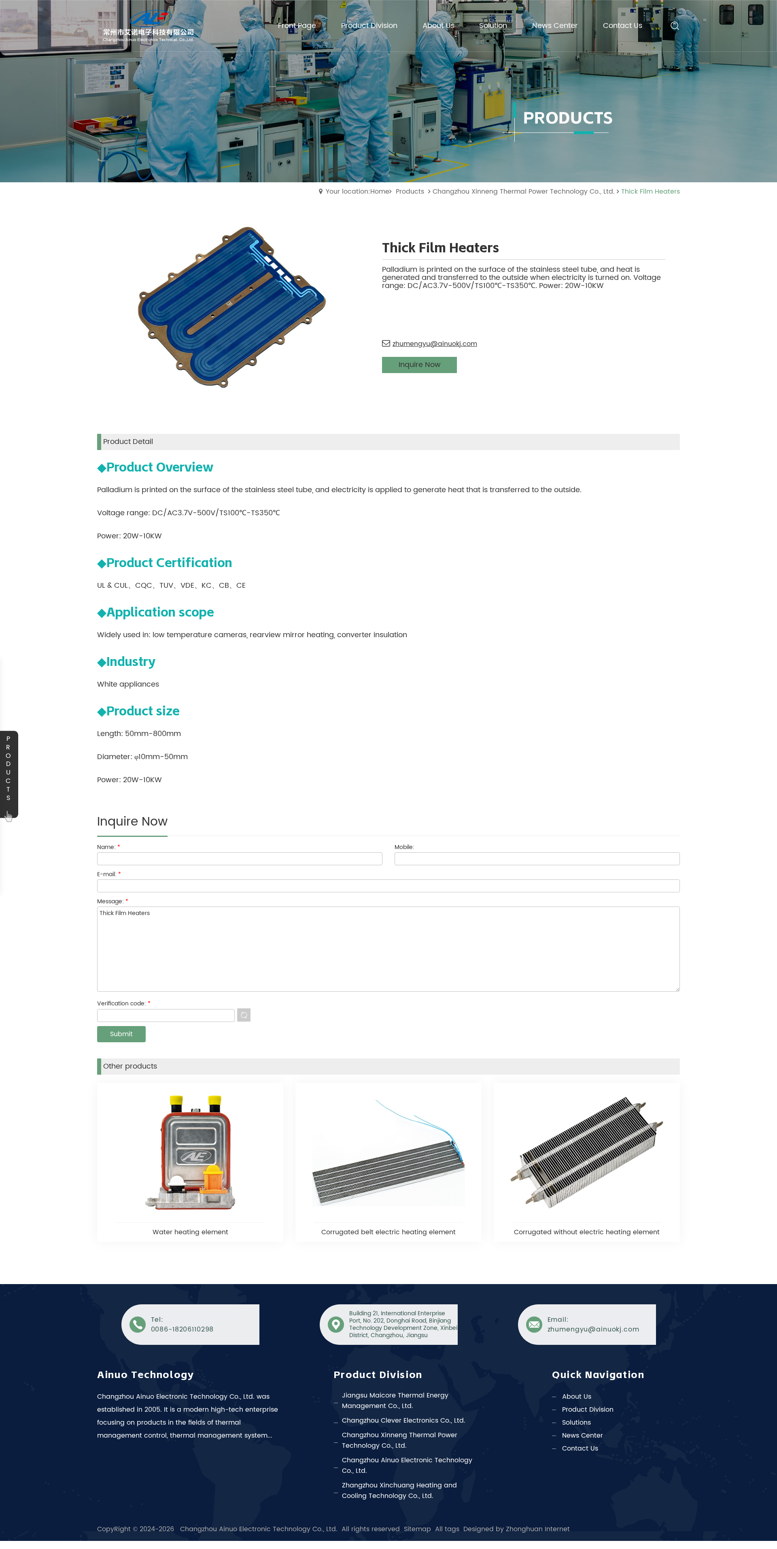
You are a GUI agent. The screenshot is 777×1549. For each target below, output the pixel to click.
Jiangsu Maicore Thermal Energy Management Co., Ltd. (395, 1400)
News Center (582, 1435)
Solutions (576, 1422)
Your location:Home (357, 191)
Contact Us (580, 1448)
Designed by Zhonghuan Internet (516, 1529)
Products (410, 191)
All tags (447, 1529)
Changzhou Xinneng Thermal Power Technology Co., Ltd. (524, 191)
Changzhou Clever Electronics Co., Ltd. (403, 1420)
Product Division (588, 1409)
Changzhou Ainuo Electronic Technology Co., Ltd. (407, 1465)
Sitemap (417, 1529)
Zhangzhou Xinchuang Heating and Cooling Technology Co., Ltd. (399, 1490)
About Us (576, 1396)
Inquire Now (420, 365)
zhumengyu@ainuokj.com (435, 344)
